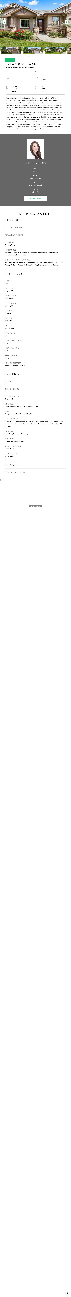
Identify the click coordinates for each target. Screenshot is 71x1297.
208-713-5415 (35, 178)
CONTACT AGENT (36, 198)
